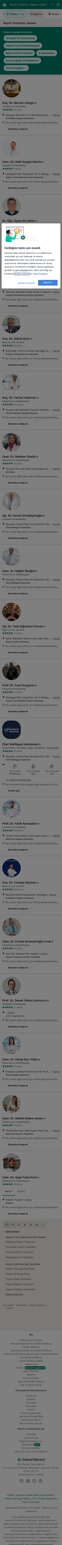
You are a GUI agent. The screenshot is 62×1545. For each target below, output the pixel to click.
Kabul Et (48, 282)
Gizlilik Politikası (22, 273)
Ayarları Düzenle (26, 283)
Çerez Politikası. (40, 273)
